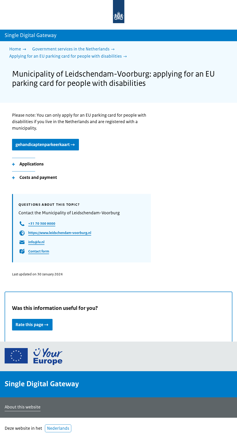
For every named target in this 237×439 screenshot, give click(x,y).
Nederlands (58, 428)
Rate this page (29, 324)
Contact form (38, 251)
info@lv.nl (36, 242)
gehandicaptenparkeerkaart (43, 144)
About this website (23, 407)
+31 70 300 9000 (41, 223)
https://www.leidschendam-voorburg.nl (59, 232)
